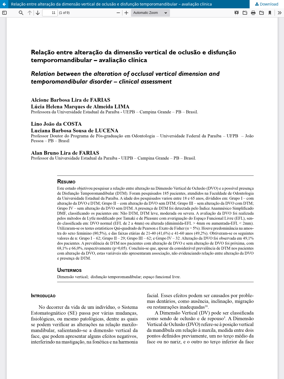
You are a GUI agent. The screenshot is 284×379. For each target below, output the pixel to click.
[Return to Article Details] (4, 4)
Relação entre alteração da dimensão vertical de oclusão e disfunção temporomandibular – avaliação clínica (111, 4)
